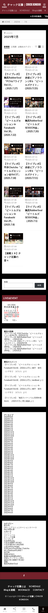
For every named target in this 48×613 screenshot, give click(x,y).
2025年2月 (8, 451)
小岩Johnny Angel (11, 546)
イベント (7, 533)
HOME (7, 22)
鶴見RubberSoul (11, 563)
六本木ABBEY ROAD (13, 543)
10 (5, 312)
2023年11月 (9, 480)
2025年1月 (8, 453)
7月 (25, 22)
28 (14, 316)
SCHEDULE (25, 10)
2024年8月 (8, 463)
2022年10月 (9, 505)
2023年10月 (9, 482)
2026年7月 (8, 419)
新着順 (7, 46)
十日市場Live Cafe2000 (14, 544)
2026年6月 (8, 420)
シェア (14, 611)
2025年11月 (9, 434)
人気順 (14, 46)
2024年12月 (9, 455)
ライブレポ (18, 56)
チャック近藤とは (9, 10)
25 (7, 316)
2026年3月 (8, 426)
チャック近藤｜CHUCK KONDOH (24, 4)
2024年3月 (8, 472)
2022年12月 (9, 501)
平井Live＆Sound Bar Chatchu (16, 548)
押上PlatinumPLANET (13, 550)
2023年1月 (8, 499)
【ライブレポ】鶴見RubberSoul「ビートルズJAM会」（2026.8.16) (23, 338)
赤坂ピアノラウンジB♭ (14, 558)
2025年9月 (8, 438)
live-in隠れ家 (9, 529)
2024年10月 (9, 459)
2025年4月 (8, 447)
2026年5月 (8, 422)
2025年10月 (9, 436)
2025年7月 (8, 441)
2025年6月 (8, 443)
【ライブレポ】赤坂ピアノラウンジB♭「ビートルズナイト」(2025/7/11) (34, 170)
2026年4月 (8, 424)
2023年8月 (8, 485)
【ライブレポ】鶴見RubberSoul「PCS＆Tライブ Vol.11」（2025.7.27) (13, 81)
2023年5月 (8, 491)
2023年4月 (8, 493)
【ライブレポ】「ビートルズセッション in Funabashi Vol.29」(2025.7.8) (12, 215)
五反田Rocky (9, 541)
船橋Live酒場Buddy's (12, 556)
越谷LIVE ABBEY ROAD (14, 560)
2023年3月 (8, 495)
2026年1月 (8, 430)
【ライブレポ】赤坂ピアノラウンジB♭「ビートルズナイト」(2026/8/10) (23, 342)
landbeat (35, 380)
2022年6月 (8, 512)
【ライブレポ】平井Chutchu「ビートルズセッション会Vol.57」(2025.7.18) (13, 170)
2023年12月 (9, 478)
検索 (6, 282)
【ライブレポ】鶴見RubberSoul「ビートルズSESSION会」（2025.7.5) (33, 213)
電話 (33, 611)
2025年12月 (9, 432)
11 (7, 312)
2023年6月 (8, 489)
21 (14, 314)
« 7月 (6, 320)
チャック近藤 (15, 236)
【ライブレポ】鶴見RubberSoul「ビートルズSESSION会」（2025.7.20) (33, 124)
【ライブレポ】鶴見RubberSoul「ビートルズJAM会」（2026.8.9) (23, 346)
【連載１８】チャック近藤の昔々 (12, 257)
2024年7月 (8, 464)
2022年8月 (8, 508)
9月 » (15, 320)
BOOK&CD (24, 589)
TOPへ (43, 611)
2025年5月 (8, 445)
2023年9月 (8, 483)
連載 (6, 562)
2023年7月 (8, 487)
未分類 (7, 552)
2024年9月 (8, 461)
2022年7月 (8, 510)
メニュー (24, 611)
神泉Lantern (9, 554)
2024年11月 (9, 457)
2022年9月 (8, 506)
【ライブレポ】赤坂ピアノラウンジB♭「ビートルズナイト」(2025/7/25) (34, 81)
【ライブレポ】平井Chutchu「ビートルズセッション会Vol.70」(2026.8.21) (23, 334)
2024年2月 (8, 474)
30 (18, 316)
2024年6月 (8, 466)
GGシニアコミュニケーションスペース (15, 101)
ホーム (5, 611)
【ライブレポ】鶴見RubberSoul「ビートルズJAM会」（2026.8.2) (23, 349)
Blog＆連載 (37, 10)
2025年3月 (8, 449)
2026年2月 (8, 428)
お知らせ (7, 531)
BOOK (7, 525)
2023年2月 (8, 497)
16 (18, 312)
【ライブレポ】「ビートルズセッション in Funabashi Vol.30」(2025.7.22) (12, 126)
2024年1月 (8, 476)
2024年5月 (8, 468)
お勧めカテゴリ (24, 46)
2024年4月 (8, 470)
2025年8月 (8, 440)
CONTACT (38, 589)
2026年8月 (8, 417)
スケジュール (9, 535)
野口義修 (26, 401)
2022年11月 (9, 503)
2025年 (17, 22)
